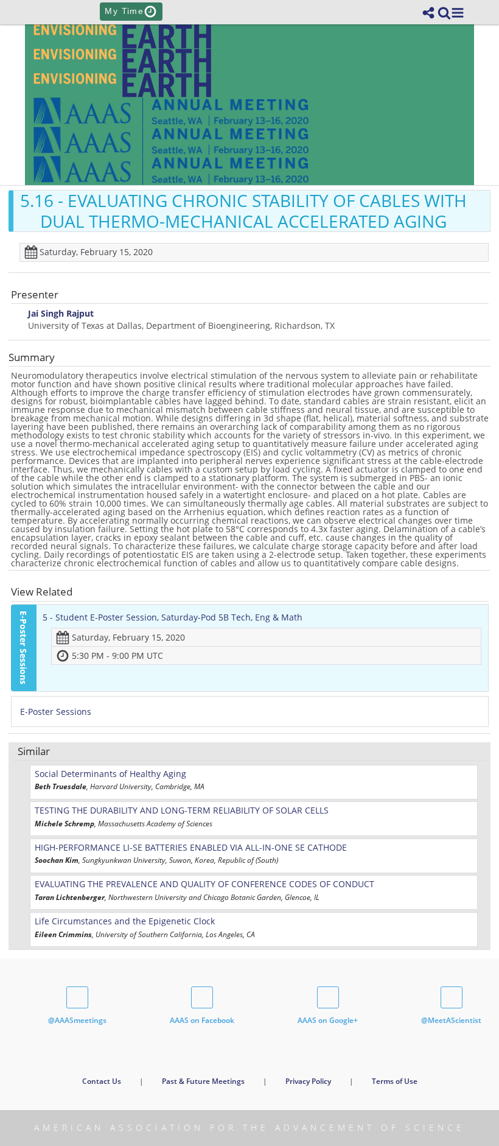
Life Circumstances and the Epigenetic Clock (125, 921)
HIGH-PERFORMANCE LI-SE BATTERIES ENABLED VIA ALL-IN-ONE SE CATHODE (191, 847)
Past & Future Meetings (203, 1081)
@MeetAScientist (451, 1020)
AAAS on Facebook (202, 1020)
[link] (444, 12)
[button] (457, 12)
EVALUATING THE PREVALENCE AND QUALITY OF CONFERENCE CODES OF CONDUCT (204, 884)
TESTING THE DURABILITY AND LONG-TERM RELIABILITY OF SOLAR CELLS (182, 810)
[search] (444, 11)
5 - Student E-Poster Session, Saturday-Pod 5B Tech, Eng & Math (172, 617)
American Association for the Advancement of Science (249, 1127)
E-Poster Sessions (55, 711)
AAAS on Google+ (328, 1020)
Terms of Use (394, 1081)
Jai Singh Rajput (61, 314)
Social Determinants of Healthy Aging (110, 773)
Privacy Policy (308, 1081)
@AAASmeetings (77, 1020)
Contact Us (101, 1081)
